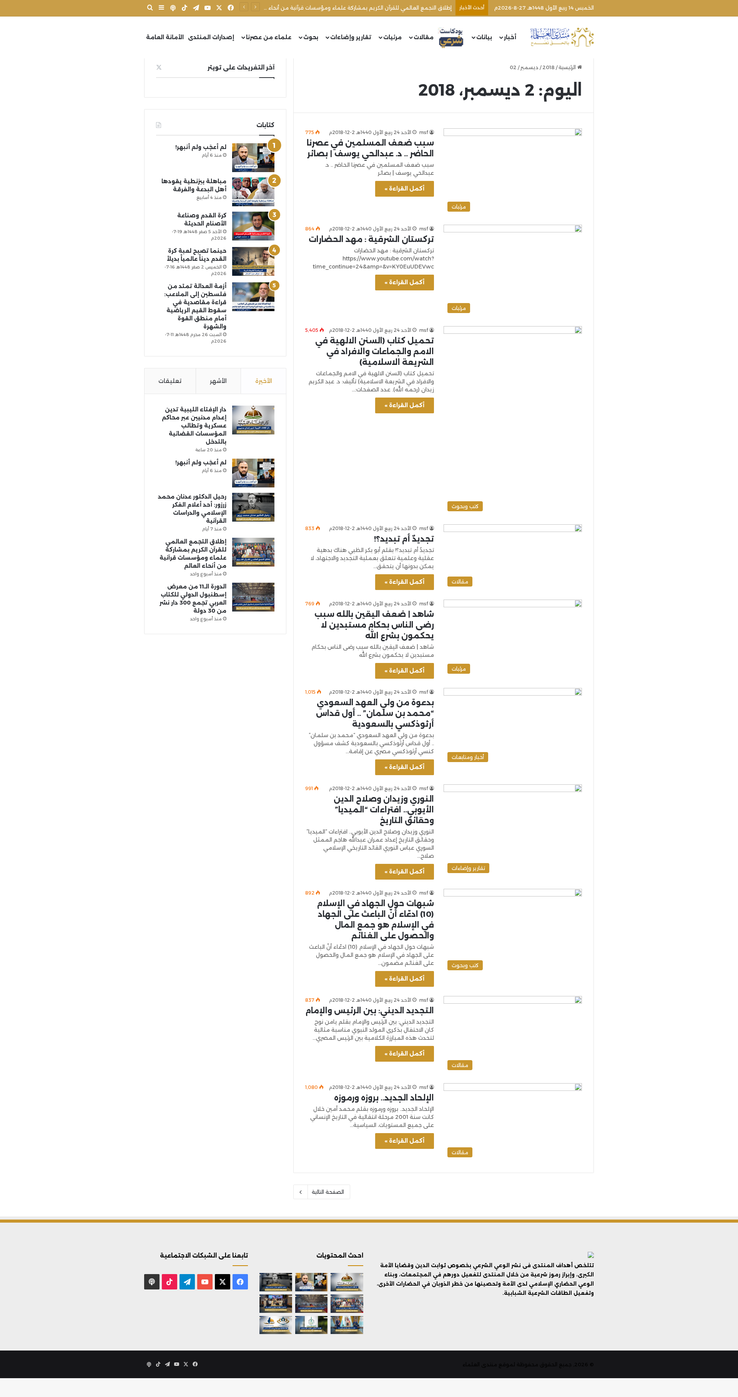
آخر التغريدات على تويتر (241, 67)
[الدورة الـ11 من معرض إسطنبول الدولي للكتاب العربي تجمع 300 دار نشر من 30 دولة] (253, 597)
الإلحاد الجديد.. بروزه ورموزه (384, 1097)
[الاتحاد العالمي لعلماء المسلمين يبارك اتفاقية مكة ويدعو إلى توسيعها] (311, 1325)
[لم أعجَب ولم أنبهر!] (253, 157)
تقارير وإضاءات (350, 37)
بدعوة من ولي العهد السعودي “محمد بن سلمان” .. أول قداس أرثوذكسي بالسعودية (375, 713)
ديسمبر (529, 67)
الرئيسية (567, 67)
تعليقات (169, 380)
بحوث (310, 37)
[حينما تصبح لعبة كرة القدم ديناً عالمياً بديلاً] (253, 261)
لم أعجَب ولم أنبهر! (200, 147)
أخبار (510, 37)
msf (423, 132)
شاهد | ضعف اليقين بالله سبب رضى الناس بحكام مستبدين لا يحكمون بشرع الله (374, 625)
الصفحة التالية (328, 1192)
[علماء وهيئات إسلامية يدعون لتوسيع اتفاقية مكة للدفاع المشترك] (347, 1325)
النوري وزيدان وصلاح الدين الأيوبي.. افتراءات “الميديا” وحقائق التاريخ (384, 809)
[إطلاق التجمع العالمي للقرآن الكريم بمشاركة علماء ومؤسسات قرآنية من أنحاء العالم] (253, 552)
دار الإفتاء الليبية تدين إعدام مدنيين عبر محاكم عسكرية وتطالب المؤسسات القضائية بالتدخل (194, 425)
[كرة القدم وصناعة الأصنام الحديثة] (253, 226)
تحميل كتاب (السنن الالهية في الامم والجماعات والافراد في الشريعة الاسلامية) (374, 351)
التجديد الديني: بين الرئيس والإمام (370, 1010)
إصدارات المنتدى (211, 37)
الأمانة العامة (165, 37)
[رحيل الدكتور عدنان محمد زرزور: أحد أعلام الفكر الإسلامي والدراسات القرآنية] (253, 507)
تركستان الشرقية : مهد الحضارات (371, 239)
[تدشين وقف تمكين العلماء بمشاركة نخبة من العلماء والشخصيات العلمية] (275, 1303)
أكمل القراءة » (404, 188)
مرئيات (392, 37)
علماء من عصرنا (268, 37)
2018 (548, 67)
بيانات (484, 37)
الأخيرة (263, 380)
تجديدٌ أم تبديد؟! (404, 539)
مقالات (424, 37)
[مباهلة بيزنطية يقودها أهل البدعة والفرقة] (253, 191)
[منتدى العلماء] (562, 37)
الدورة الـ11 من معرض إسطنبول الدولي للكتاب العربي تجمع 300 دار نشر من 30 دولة (353, 8)
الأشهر (218, 380)
